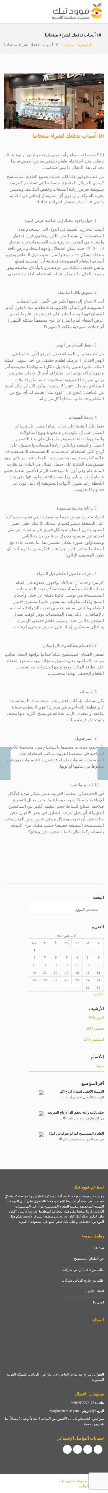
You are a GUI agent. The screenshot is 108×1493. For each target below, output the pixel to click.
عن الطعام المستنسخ (89, 1259)
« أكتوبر (99, 994)
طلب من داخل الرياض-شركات (83, 1270)
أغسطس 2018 (94, 1039)
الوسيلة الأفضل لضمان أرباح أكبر (81, 1091)
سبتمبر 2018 (95, 1028)
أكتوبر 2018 (96, 1018)
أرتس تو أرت (87, 1485)
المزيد (23, 1222)
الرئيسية (85, 45)
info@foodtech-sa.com (64, 1411)
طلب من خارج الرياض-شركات (82, 1280)
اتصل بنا (98, 1302)
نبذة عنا (99, 1248)
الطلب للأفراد (94, 1291)
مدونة (68, 45)
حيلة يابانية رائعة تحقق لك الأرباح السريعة (76, 1112)
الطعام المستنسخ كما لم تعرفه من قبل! (76, 1133)
